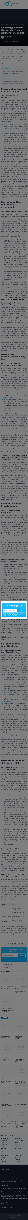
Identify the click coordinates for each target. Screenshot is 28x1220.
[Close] (24, 604)
